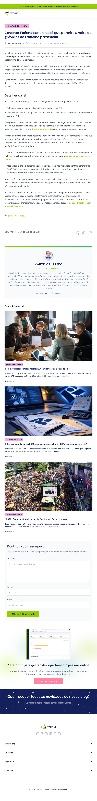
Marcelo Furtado (14, 43)
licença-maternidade (42, 129)
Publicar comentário (23, 614)
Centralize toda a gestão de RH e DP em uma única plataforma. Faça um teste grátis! (48, 6)
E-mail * (10, 599)
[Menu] (90, 13)
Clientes (9, 770)
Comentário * (12, 558)
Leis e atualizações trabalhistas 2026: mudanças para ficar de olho (37, 369)
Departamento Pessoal (14, 364)
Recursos (9, 761)
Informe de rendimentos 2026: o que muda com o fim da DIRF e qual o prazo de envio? (46, 444)
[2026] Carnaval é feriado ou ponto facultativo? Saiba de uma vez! (37, 519)
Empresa (9, 752)
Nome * (10, 587)
